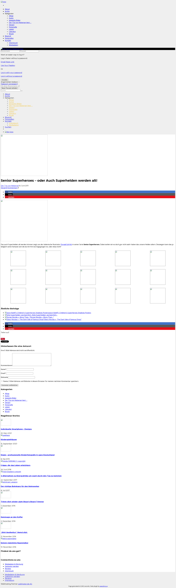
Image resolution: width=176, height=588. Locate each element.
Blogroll (8, 36)
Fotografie (13, 27)
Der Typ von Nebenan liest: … (20, 22)
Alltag (11, 16)
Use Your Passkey (8, 65)
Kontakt (8, 40)
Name (3, 369)
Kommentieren (6, 365)
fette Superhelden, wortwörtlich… (44, 315)
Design (11, 25)
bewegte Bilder (14, 20)
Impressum (13, 43)
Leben (11, 29)
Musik (11, 34)
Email (3, 373)
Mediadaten (13, 45)
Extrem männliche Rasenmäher (14, 543)
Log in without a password (11, 76)
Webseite (4, 377)
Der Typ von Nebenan (10, 186)
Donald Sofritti (66, 244)
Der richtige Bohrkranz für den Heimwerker (20, 486)
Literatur (12, 31)
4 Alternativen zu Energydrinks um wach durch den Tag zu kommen (31, 476)
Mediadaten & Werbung (14, 564)
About (7, 9)
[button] (9, 192)
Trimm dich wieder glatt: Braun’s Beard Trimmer (22, 502)
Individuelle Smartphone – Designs (16, 429)
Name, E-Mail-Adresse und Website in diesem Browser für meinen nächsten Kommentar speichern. (41, 381)
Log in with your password (11, 73)
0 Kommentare (12, 188)
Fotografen (9, 38)
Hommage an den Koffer (12, 517)
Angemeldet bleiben (9, 82)
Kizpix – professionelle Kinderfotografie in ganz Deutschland (27, 455)
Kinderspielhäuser (9, 440)
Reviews (8, 568)
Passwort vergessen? (9, 84)
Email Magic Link (7, 62)
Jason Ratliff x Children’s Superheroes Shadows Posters (70, 313)
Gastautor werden (12, 566)
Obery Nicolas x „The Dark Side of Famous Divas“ (62, 319)
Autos (11, 18)
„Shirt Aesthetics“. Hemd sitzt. (14, 532)
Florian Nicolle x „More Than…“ (42, 317)
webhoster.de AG (25, 584)
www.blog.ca (104, 586)
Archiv (7, 11)
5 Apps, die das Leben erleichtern (15, 465)
